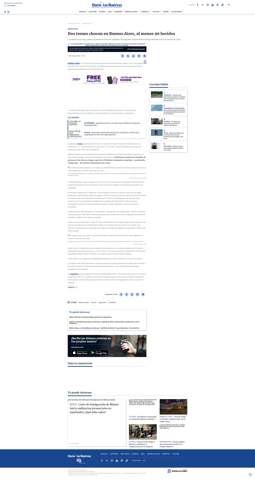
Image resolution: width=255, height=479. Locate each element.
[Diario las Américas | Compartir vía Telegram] (144, 56)
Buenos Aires (84, 302)
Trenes (80, 144)
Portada (82, 12)
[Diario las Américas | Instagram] (207, 5)
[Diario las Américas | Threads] (217, 5)
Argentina (74, 274)
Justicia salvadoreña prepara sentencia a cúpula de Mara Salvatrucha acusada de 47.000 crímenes (104, 322)
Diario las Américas (74, 23)
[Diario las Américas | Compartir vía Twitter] (128, 56)
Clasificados (176, 12)
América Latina (131, 12)
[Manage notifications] (250, 474)
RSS (144, 460)
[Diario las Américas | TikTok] (222, 5)
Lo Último (93, 12)
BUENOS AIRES (74, 63)
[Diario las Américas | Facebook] (197, 5)
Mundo (166, 12)
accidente (112, 302)
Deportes (145, 12)
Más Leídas (125, 454)
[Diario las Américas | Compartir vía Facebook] (123, 56)
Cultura (156, 12)
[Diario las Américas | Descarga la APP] (80, 352)
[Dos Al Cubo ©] (177, 472)
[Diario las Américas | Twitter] (202, 5)
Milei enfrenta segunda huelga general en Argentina (90, 317)
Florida (102, 12)
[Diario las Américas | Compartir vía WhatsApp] (133, 56)
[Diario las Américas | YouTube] (212, 5)
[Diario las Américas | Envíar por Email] (139, 56)
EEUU (110, 12)
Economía (118, 12)
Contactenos (136, 460)
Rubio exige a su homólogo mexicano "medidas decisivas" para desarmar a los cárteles (104, 328)
